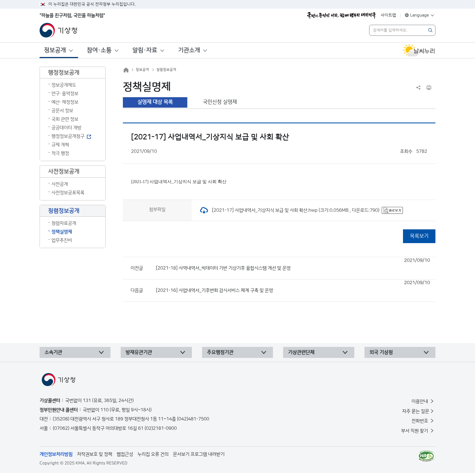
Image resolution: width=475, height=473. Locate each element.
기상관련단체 (301, 352)
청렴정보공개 (166, 70)
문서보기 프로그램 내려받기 (199, 454)
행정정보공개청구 (67, 136)
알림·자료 (144, 50)
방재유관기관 (139, 352)
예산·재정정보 (64, 102)
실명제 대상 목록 (155, 102)
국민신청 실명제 (220, 102)
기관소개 (189, 50)
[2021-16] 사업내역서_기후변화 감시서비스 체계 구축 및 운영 (293, 286)
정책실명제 (61, 231)
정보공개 (55, 50)
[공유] (418, 87)
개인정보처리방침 (56, 454)
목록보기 (419, 236)
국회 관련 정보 (64, 119)
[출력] (429, 87)
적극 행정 (60, 153)
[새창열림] (418, 50)
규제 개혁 (60, 144)
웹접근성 (125, 454)
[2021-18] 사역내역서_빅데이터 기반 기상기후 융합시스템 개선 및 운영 (293, 264)
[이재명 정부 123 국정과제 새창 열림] (341, 15)
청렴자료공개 (63, 223)
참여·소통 (99, 50)
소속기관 (53, 352)
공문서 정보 (62, 110)
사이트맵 (388, 15)
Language (419, 15)
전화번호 (420, 420)
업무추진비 (61, 240)
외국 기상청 (381, 352)
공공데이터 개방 (66, 127)
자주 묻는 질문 (415, 411)
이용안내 (420, 401)
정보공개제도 (63, 85)
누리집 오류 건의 (153, 454)
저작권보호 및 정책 (94, 454)
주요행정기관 (220, 352)
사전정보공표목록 (67, 192)
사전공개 (59, 184)
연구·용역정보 (64, 93)
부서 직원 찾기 (415, 430)
